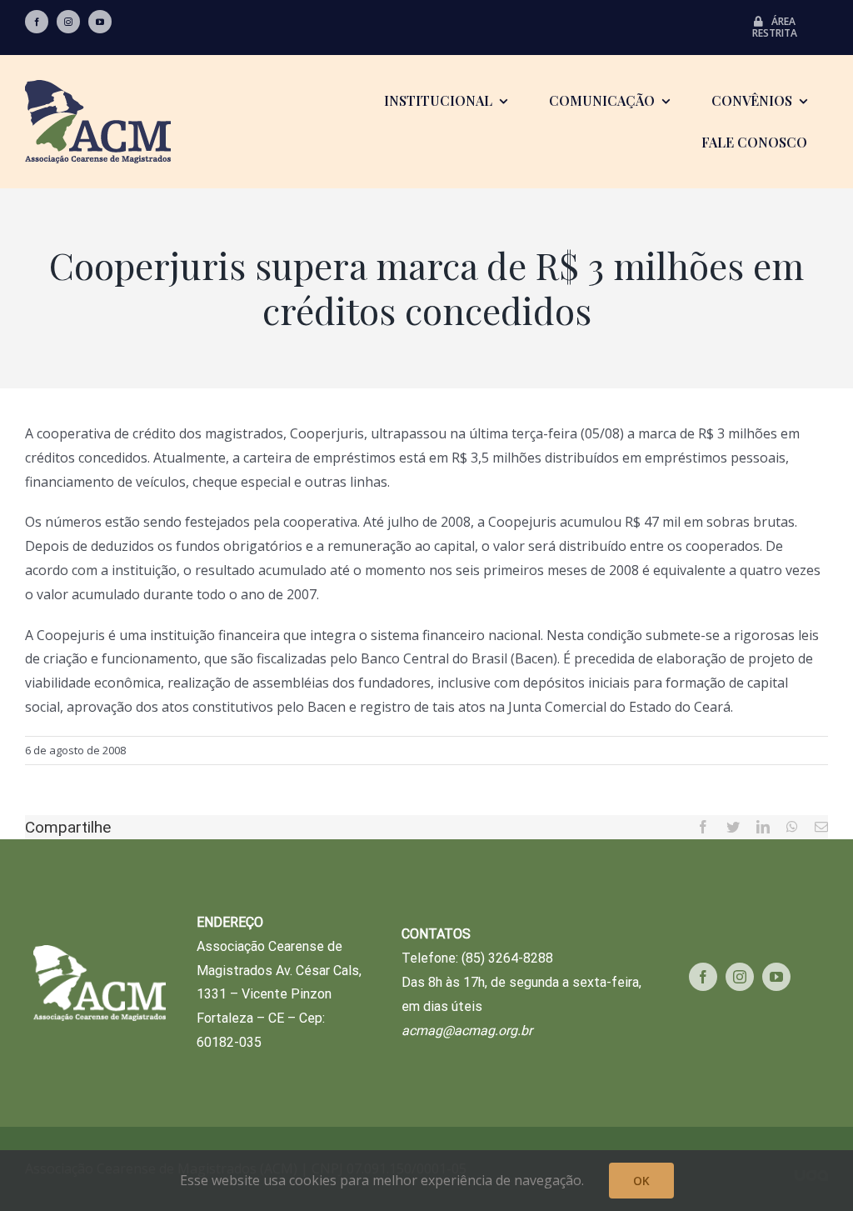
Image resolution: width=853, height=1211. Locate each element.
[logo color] (98, 87)
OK (641, 1180)
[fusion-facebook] (36, 21)
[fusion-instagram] (68, 21)
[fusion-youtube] (100, 21)
